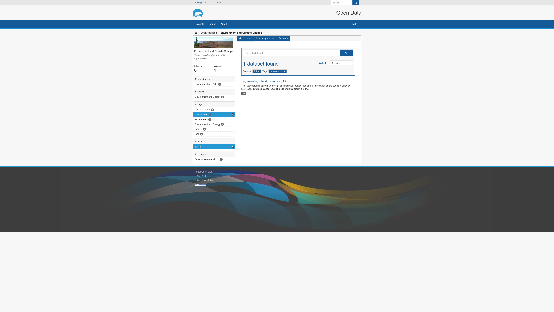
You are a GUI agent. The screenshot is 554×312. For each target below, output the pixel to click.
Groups (212, 24)
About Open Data (204, 171)
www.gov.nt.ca (202, 2)
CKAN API (200, 176)
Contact (217, 2)
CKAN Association (204, 180)
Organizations (209, 32)
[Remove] (259, 71)
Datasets (199, 24)
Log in (354, 24)
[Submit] (355, 2)
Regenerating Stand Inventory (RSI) (264, 81)
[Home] (196, 32)
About (224, 24)
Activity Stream (266, 38)
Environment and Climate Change (241, 33)
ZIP (243, 93)
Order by (323, 63)
